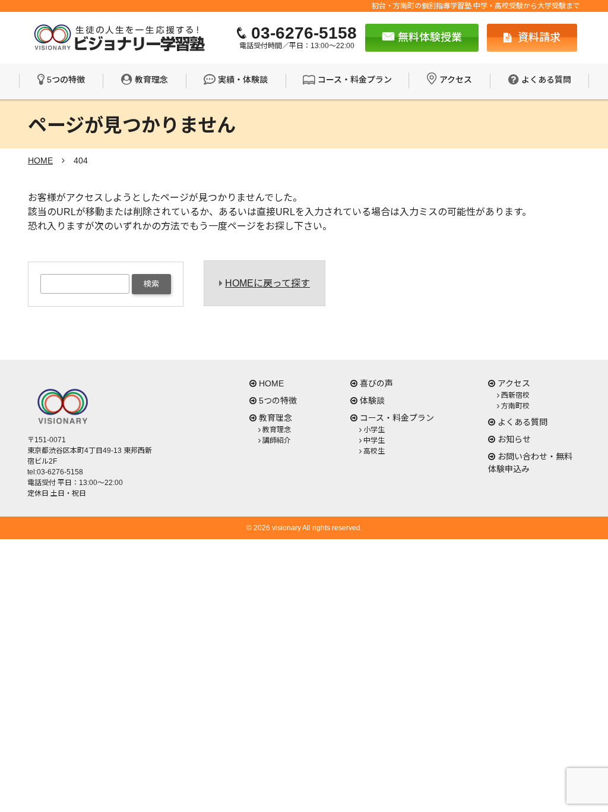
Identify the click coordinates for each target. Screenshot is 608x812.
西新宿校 (515, 395)
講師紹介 (276, 440)
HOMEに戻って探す (267, 283)
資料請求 (537, 37)
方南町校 (515, 406)
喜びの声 (376, 383)
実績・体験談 (243, 79)
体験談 (372, 400)
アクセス (455, 79)
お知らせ (514, 439)
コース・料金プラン (355, 79)
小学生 (374, 430)
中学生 (374, 440)
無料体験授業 (428, 37)
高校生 (374, 451)
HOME (271, 383)
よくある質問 (546, 79)
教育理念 (151, 79)
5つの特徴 (66, 79)
